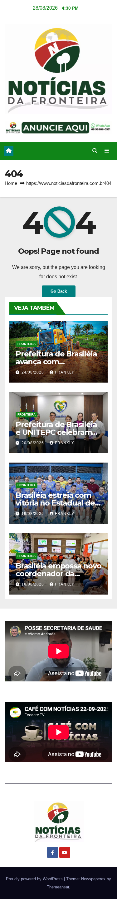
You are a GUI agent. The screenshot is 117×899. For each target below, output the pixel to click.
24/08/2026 (33, 372)
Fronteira (26, 344)
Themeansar (58, 887)
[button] (94, 150)
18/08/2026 (33, 584)
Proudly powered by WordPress (35, 879)
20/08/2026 (33, 443)
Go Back (59, 291)
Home (11, 183)
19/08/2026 (33, 513)
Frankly (64, 372)
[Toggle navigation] (106, 151)
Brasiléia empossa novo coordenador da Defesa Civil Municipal (58, 573)
